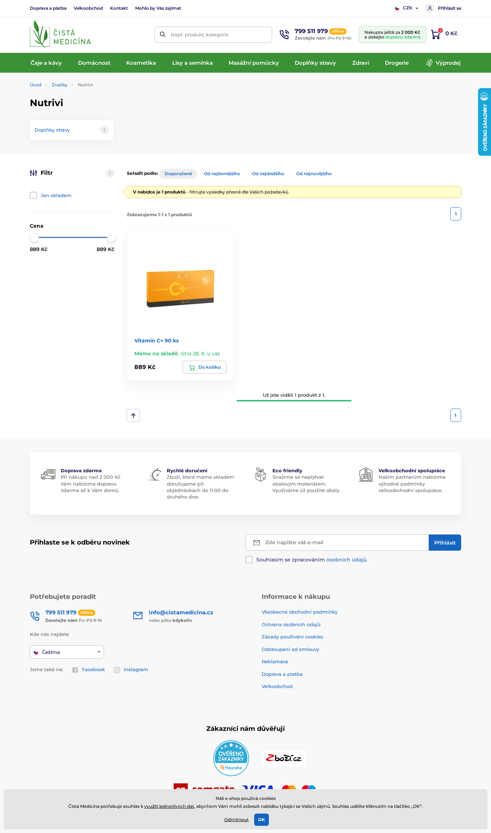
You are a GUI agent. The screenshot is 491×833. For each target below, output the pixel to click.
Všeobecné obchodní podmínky (300, 612)
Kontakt (119, 8)
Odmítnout (236, 819)
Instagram (136, 669)
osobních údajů (346, 559)
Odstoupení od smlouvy (290, 649)
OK (261, 819)
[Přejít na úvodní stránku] (60, 34)
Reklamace (275, 661)
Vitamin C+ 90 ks (156, 340)
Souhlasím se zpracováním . (311, 559)
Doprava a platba (48, 8)
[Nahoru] (133, 415)
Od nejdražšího (268, 173)
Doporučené (178, 173)
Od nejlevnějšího (222, 173)
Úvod (35, 84)
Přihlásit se (449, 8)
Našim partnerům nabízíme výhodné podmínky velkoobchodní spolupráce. (412, 483)
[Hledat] (163, 35)
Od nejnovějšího (314, 173)
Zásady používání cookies (292, 636)
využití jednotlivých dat (169, 806)
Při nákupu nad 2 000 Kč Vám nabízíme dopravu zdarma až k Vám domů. (90, 483)
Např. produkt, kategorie (200, 34)
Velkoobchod (88, 8)
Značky (60, 84)
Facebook (93, 669)
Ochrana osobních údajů (291, 624)
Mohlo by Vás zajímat (158, 8)
